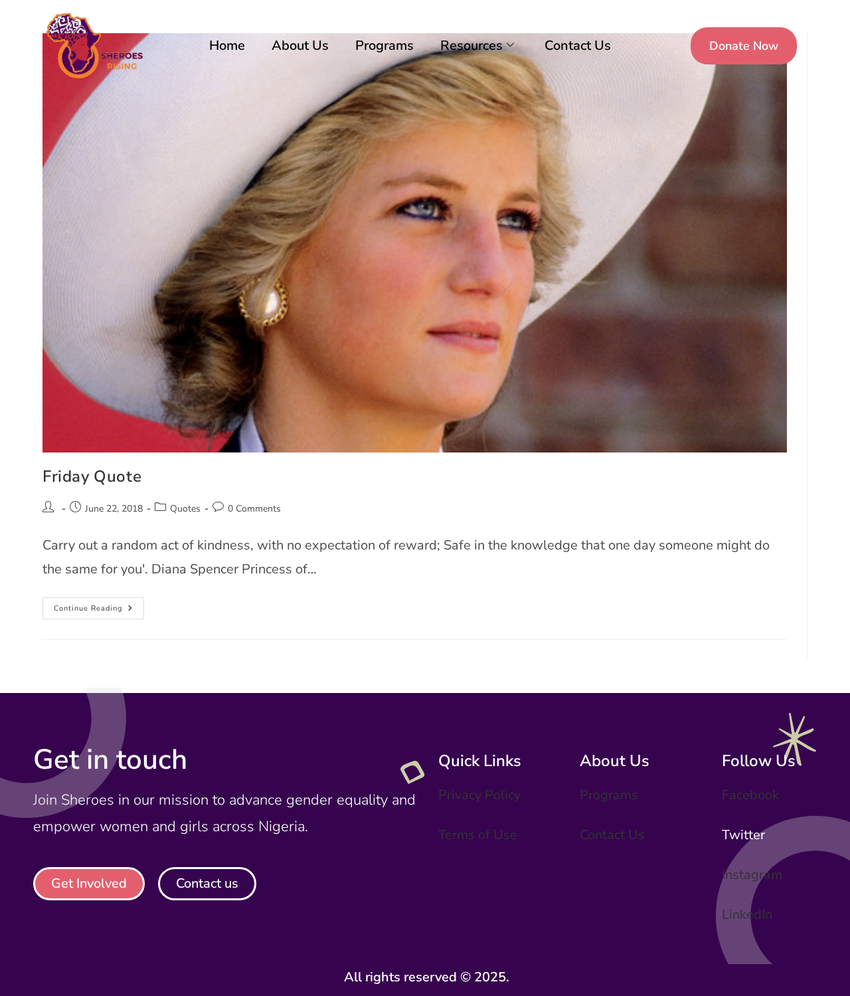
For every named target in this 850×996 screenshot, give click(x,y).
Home (227, 45)
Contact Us (578, 45)
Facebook (750, 795)
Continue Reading (99, 605)
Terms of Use (477, 835)
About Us (300, 45)
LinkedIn (747, 915)
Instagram (752, 875)
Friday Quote (91, 476)
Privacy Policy (479, 795)
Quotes (185, 508)
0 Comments (254, 508)
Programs (384, 45)
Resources (471, 45)
